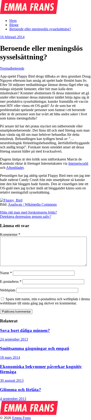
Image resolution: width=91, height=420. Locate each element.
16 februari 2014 (12, 37)
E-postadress (10, 281)
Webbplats (7, 290)
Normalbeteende (12, 68)
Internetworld (78, 163)
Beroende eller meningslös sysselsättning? (40, 29)
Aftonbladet (15, 168)
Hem (13, 21)
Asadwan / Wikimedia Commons (32, 204)
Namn (6, 273)
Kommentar (10, 234)
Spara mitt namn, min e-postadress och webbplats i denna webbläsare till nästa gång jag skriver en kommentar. (45, 301)
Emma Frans (21, 418)
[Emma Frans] (29, 13)
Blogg (13, 25)
